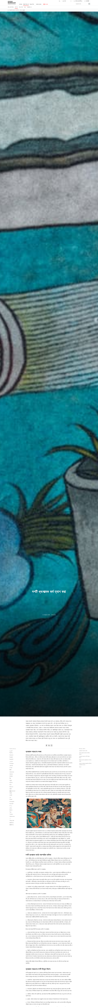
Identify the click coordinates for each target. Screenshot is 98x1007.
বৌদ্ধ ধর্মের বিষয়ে (10, 7)
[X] (49, 745)
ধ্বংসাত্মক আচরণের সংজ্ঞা (83, 750)
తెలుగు (11, 810)
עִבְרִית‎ (11, 767)
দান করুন (46, 4)
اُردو (10, 818)
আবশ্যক (20, 4)
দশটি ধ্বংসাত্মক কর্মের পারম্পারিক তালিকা (84, 753)
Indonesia (12, 771)
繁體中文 (12, 824)
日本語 (11, 776)
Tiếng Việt (12, 820)
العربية (11, 750)
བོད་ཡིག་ (11, 752)
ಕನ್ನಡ (11, 780)
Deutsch (11, 755)
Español (11, 759)
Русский (11, 803)
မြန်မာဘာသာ (12, 791)
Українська (12, 816)
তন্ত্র (25, 7)
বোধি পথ (16, 7)
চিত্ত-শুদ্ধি (21, 7)
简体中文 (12, 822)
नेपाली (11, 793)
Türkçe (11, 814)
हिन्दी (10, 769)
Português (12, 801)
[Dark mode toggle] (59, 1)
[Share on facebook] (46, 745)
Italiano (11, 774)
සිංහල (11, 805)
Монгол (11, 786)
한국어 (11, 782)
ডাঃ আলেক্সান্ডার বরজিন (46, 614)
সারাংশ (80, 766)
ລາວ (10, 784)
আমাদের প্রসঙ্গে (38, 4)
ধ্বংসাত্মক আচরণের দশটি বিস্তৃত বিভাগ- (84, 757)
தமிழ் (11, 807)
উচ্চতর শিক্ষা (32, 4)
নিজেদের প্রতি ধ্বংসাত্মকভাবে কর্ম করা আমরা (85, 760)
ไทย (10, 812)
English (11, 757)
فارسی (11, 761)
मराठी (10, 788)
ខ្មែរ (10, 778)
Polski (11, 799)
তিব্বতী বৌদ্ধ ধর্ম (26, 4)
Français (11, 763)
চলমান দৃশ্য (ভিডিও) (78, 1)
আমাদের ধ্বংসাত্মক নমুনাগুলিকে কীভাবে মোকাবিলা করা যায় (85, 764)
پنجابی (10, 797)
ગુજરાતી (11, 765)
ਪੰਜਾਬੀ (11, 795)
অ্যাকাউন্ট (87, 1)
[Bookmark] (51, 745)
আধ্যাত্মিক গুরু (29, 7)
